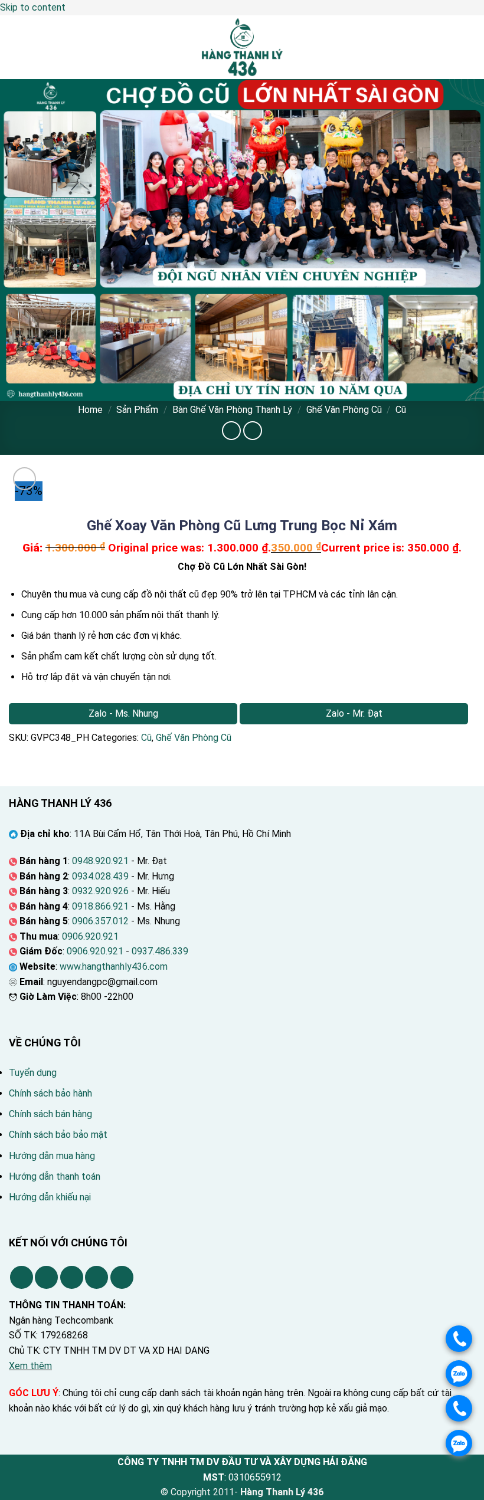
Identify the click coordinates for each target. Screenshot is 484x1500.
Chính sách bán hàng (50, 1114)
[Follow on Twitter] (71, 1277)
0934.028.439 (100, 876)
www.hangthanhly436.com (114, 966)
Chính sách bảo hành (50, 1093)
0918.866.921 (100, 906)
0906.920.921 (90, 936)
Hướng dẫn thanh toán (54, 1176)
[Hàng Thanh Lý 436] (242, 47)
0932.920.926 (100, 891)
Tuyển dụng (33, 1072)
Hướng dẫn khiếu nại (50, 1197)
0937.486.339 (160, 951)
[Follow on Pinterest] (96, 1277)
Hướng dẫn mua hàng (52, 1155)
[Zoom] (24, 478)
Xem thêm (30, 1365)
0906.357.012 (100, 921)
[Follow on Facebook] (21, 1277)
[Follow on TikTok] (46, 1277)
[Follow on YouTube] (121, 1277)
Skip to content (33, 7)
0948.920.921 (100, 860)
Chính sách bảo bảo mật (58, 1134)
